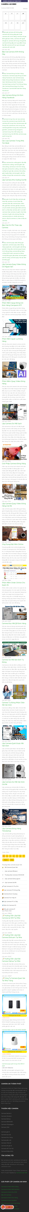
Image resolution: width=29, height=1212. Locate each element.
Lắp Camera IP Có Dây (10, 901)
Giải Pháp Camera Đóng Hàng (14, 464)
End (12, 860)
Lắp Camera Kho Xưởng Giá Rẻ (14, 180)
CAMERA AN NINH (8, 4)
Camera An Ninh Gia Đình (9, 1200)
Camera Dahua (5, 1119)
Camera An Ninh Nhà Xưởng (9, 1186)
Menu (25, 8)
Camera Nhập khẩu (7, 1151)
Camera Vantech (6, 1113)
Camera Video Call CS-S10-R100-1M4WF (14, 1029)
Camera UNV (5, 1127)
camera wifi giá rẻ (6, 1145)
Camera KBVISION (7, 1121)
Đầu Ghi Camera (6, 1195)
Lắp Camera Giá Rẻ (10, 882)
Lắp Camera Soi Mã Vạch (12, 424)
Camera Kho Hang (7, 1137)
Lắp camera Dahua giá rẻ (12, 878)
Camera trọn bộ (6, 1134)
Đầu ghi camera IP (8, 909)
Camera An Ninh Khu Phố (9, 1192)
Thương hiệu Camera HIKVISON (14, 875)
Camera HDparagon (7, 1124)
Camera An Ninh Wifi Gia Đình (10, 1189)
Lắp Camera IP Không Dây (11, 890)
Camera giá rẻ (5, 1132)
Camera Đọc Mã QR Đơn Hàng (14, 623)
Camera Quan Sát (21, 1172)
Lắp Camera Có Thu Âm (10, 886)
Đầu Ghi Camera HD (9, 905)
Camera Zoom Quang (9, 894)
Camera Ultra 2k (6, 1143)
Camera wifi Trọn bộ (7, 1148)
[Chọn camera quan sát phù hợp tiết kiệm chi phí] (25, 20)
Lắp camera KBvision (11, 871)
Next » (6, 860)
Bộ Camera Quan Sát (11, 867)
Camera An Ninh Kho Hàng (9, 1197)
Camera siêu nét (6, 1140)
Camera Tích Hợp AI (9, 897)
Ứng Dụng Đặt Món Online (12, 544)
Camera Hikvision (6, 1116)
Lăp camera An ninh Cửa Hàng (10, 1203)
